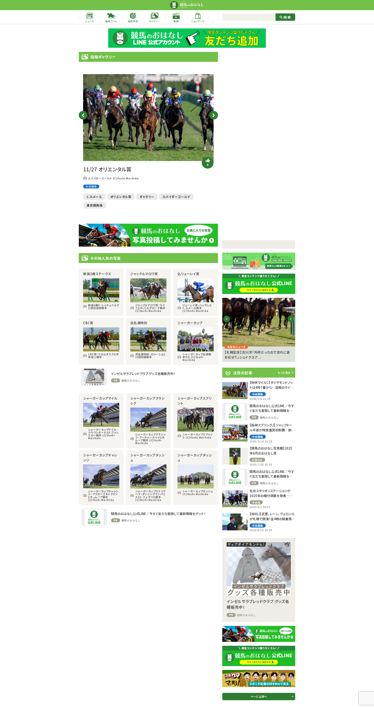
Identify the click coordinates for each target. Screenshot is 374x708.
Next (213, 115)
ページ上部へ (259, 696)
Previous (83, 115)
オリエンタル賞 (120, 197)
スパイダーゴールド (176, 197)
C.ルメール (94, 197)
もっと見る (284, 372)
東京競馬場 (95, 205)
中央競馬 (91, 186)
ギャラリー (147, 197)
